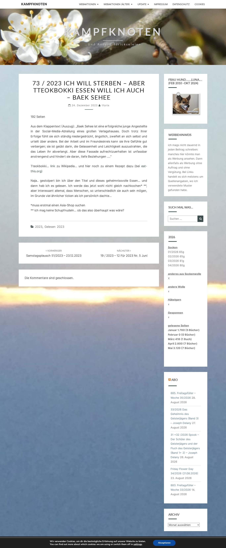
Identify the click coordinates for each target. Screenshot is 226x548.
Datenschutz (181, 4)
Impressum (161, 4)
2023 (38, 226)
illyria (105, 105)
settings (138, 544)
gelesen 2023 (54, 226)
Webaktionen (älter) (117, 4)
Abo (174, 380)
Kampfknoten (34, 4)
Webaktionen (87, 4)
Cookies (200, 4)
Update (141, 4)
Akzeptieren (164, 542)
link (52, 166)
